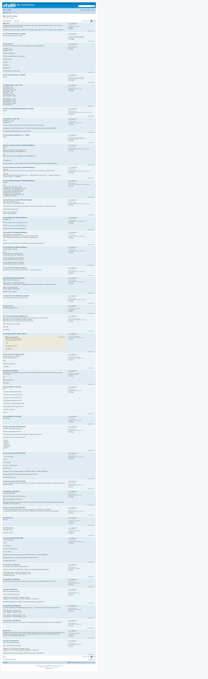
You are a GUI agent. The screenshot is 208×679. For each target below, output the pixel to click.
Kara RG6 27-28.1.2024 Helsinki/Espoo (77, 221)
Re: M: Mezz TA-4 (8, 306)
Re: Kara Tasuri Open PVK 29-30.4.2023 (14, 426)
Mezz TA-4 (72, 27)
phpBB (48, 665)
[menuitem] (10, 10)
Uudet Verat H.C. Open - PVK (75, 88)
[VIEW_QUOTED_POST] (17, 337)
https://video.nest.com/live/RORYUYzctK (18, 222)
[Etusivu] (10, 5)
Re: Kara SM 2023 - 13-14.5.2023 (12, 387)
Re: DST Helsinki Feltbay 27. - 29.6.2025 (14, 75)
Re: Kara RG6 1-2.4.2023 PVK (11, 564)
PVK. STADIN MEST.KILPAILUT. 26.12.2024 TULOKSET (81, 112)
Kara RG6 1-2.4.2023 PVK (75, 568)
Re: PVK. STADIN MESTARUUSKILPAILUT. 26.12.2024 (18, 108)
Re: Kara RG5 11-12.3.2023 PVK (12, 605)
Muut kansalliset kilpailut (78, 36)
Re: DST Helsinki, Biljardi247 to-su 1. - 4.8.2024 (16, 135)
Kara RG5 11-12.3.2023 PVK (75, 609)
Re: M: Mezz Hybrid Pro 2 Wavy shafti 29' (14, 333)
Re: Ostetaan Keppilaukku (10, 370)
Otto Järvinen (74, 23)
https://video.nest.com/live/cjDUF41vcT (17, 225)
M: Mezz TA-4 (72, 309)
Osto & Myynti (77, 26)
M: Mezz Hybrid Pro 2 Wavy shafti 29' (77, 337)
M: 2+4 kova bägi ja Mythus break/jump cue (78, 319)
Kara (75, 46)
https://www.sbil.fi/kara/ (35, 269)
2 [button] (93, 21)
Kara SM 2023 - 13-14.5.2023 (76, 390)
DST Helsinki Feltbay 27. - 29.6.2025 (77, 78)
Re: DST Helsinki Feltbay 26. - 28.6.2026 (14, 33)
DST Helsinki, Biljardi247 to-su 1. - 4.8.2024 (78, 138)
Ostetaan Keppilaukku (74, 374)
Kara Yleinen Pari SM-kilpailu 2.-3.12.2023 (78, 299)
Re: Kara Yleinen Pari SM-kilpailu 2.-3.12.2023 (16, 295)
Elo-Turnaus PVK (73, 47)
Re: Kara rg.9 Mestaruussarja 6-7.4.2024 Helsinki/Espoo (18, 145)
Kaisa (75, 111)
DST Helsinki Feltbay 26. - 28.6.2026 (77, 37)
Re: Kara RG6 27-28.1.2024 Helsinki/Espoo (15, 217)
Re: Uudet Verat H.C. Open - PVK (12, 85)
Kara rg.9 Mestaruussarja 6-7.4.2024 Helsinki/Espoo (80, 171)
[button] (95, 21)
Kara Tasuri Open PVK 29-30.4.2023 (77, 430)
